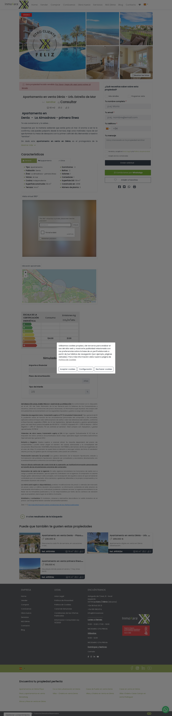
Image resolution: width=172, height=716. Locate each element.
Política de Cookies (67, 359)
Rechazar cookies (104, 369)
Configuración (85, 369)
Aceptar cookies (67, 369)
